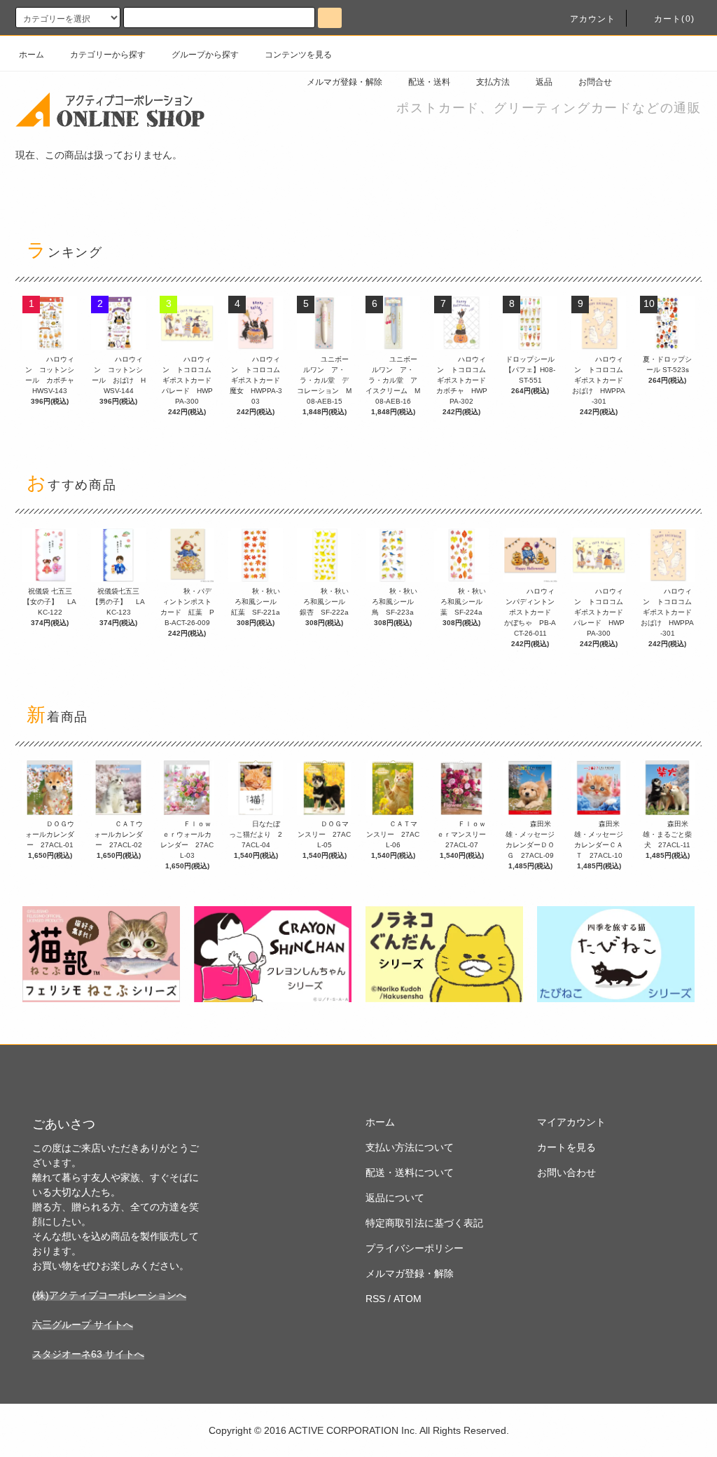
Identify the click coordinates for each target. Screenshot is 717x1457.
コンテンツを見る (298, 55)
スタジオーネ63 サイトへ (88, 1354)
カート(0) (674, 19)
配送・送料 (429, 82)
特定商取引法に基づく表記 (424, 1223)
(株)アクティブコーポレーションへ (109, 1295)
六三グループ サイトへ (82, 1324)
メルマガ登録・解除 (344, 82)
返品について (395, 1197)
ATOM (408, 1298)
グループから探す (205, 55)
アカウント (593, 19)
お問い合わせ (566, 1172)
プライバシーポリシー (415, 1248)
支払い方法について (410, 1147)
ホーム (31, 55)
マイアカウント (571, 1122)
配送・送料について (410, 1172)
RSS (375, 1298)
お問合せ (595, 82)
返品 (544, 82)
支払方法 (493, 82)
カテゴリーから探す (108, 55)
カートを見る (566, 1147)
